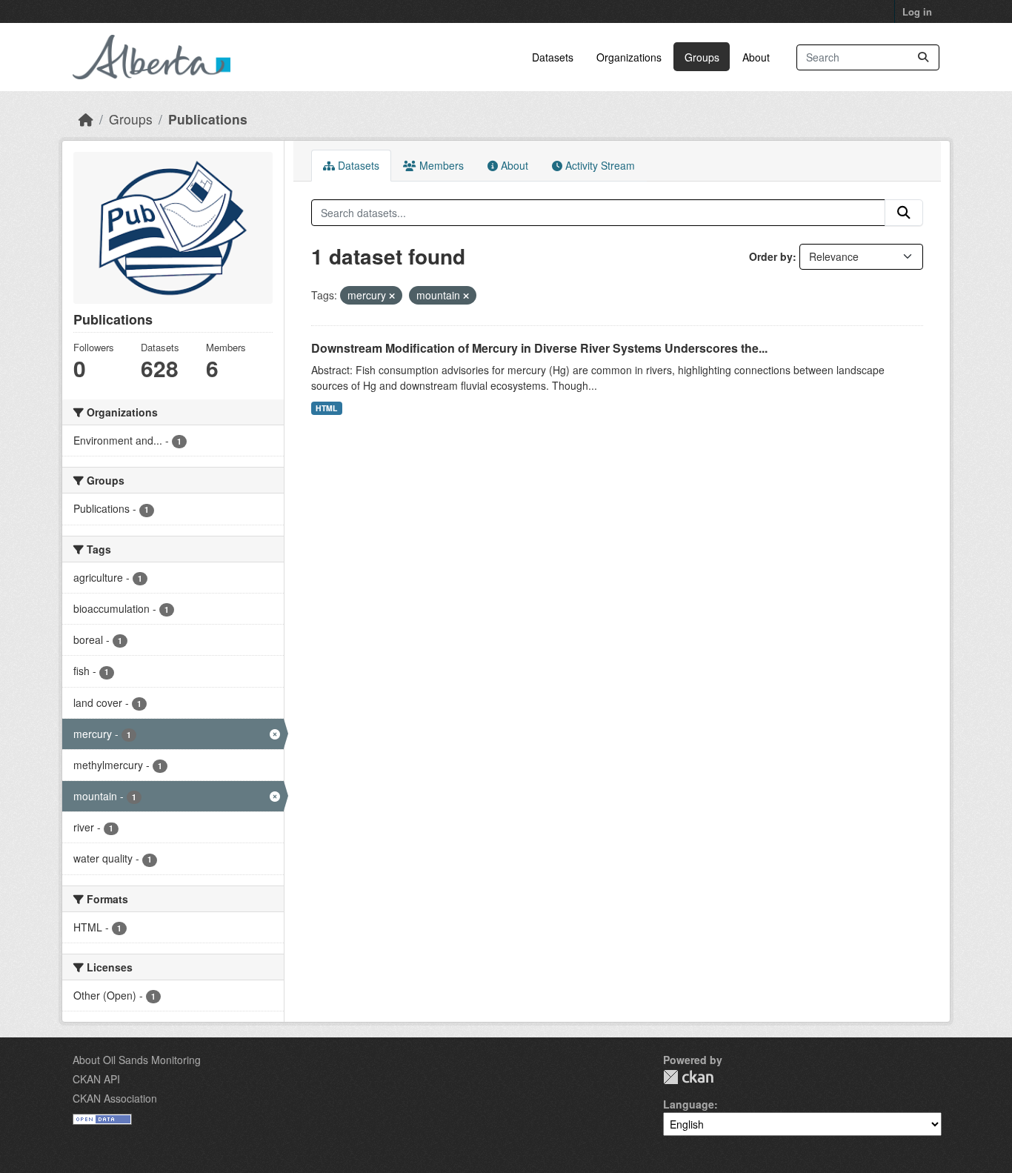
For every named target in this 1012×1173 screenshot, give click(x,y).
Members (440, 165)
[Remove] (392, 296)
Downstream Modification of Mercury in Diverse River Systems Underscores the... (539, 347)
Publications (207, 119)
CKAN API (96, 1078)
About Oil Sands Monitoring (137, 1059)
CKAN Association (115, 1098)
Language (688, 1104)
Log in (917, 11)
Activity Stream (598, 165)
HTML (326, 407)
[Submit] (923, 57)
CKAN (688, 1077)
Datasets (552, 57)
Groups (702, 57)
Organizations (629, 57)
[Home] (86, 119)
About (756, 57)
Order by (771, 256)
